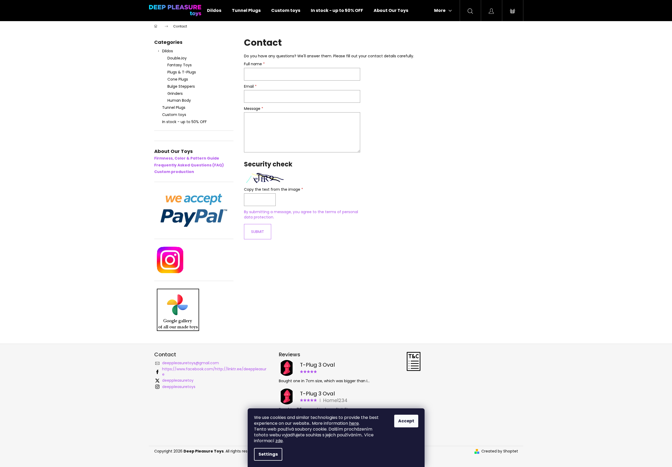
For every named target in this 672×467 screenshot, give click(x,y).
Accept (406, 421)
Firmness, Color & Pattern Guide (186, 158)
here (354, 423)
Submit (257, 231)
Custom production (174, 172)
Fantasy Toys (179, 65)
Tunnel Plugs (173, 107)
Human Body (179, 100)
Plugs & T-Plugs (181, 72)
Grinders (175, 93)
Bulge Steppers (181, 86)
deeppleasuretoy (178, 380)
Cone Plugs (177, 79)
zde (279, 441)
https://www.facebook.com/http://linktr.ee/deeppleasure (214, 371)
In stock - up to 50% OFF (184, 121)
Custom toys (174, 114)
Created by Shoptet (499, 451)
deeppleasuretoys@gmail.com (190, 363)
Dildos (167, 51)
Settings (268, 454)
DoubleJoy (177, 58)
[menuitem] (214, 10)
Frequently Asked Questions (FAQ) (189, 165)
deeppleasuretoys (178, 386)
